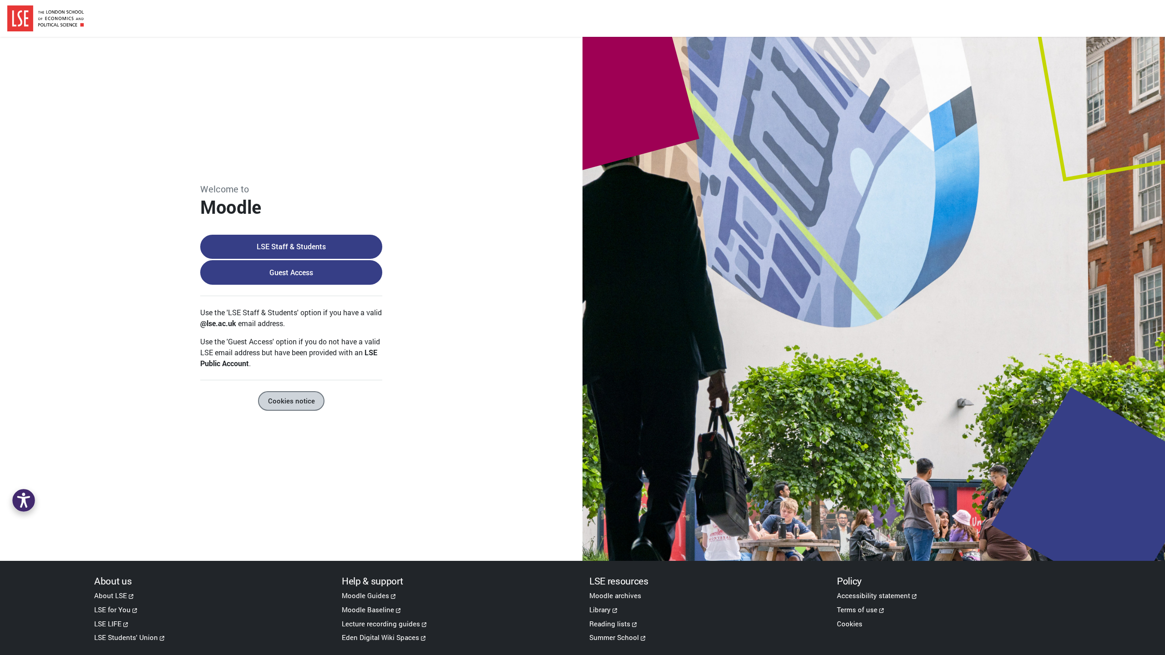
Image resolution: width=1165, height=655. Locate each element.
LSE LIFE (108, 623)
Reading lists (609, 623)
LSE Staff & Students (291, 246)
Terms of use (857, 609)
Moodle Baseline (368, 609)
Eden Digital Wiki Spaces (380, 637)
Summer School (614, 637)
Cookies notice (291, 400)
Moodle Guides (365, 595)
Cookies (849, 623)
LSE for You (112, 609)
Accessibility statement (873, 595)
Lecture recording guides (381, 623)
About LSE (110, 595)
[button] (23, 500)
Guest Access (291, 272)
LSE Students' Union (126, 637)
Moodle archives (615, 595)
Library (600, 609)
